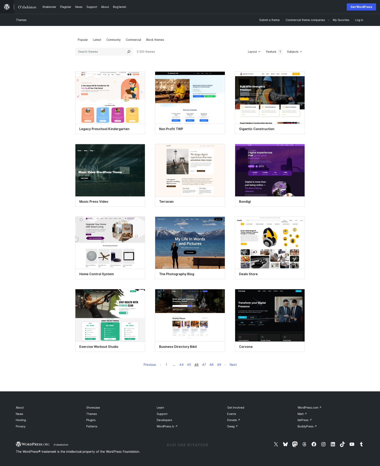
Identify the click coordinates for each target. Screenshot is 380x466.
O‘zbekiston (61, 444)
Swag (232, 426)
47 (204, 365)
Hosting (21, 420)
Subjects (292, 51)
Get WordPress (361, 7)
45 (189, 365)
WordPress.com (310, 407)
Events (231, 414)
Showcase (93, 407)
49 (219, 365)
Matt (302, 414)
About (20, 407)
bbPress (305, 420)
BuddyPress (307, 426)
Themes (21, 20)
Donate (233, 420)
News (19, 414)
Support (162, 414)
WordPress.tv (167, 426)
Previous (149, 365)
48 (211, 365)
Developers (164, 420)
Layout (252, 51)
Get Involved (235, 407)
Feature (273, 51)
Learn (160, 407)
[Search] (129, 52)
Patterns (91, 426)
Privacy (21, 426)
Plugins (91, 420)
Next (233, 365)
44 (181, 365)
